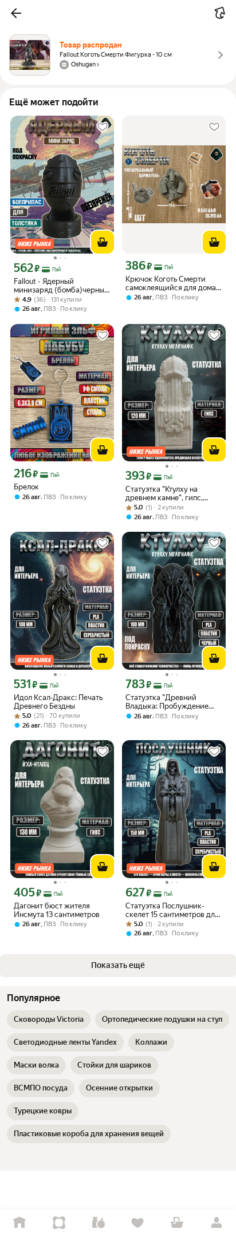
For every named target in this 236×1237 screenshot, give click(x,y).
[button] (16, 13)
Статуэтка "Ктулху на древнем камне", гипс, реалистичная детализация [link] (173, 493)
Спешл (59, 1223)
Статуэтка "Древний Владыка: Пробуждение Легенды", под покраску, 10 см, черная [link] (172, 701)
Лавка (98, 1223)
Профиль (216, 1223)
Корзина (177, 1223)
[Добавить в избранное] (102, 127)
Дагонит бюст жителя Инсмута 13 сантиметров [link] (57, 910)
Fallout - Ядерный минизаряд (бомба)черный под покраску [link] (61, 285)
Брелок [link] (26, 487)
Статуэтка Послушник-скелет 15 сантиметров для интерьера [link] (172, 910)
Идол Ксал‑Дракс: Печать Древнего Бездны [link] (58, 701)
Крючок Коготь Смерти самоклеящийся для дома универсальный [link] (170, 283)
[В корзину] (102, 242)
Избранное (138, 1223)
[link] (49, 1019)
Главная (20, 1223)
